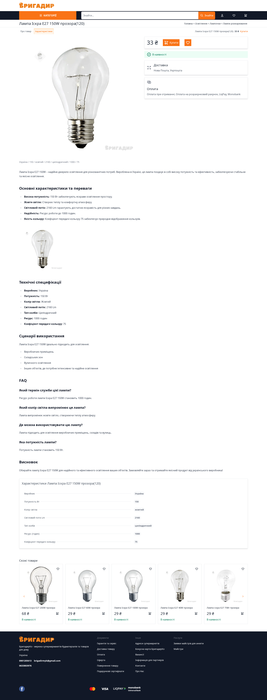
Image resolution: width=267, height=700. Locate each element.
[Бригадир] (36, 5)
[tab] (26, 31)
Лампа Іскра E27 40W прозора (177, 607)
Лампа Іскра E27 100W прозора (131, 607)
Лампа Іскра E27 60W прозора (84, 607)
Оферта (101, 660)
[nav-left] (24, 596)
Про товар (25, 31)
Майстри (178, 648)
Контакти (140, 665)
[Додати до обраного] (58, 569)
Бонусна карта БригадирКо (149, 648)
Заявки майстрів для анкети (189, 643)
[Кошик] (246, 15)
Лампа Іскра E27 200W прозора (38, 607)
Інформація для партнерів (149, 660)
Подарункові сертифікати (110, 671)
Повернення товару (107, 665)
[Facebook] (22, 689)
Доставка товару (106, 648)
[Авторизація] (222, 15)
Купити (244, 31)
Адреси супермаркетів (147, 643)
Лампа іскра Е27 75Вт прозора (223, 607)
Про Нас (139, 671)
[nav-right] (242, 596)
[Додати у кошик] (57, 613)
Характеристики (43, 31)
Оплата (101, 654)
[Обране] (234, 15)
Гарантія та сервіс (106, 643)
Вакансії (139, 654)
